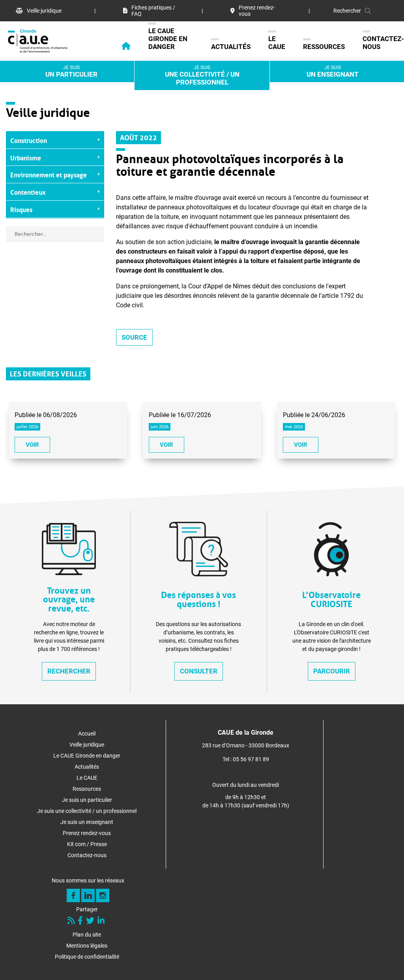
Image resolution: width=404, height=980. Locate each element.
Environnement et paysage (48, 174)
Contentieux (28, 191)
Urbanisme (25, 157)
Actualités (231, 47)
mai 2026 (294, 426)
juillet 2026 (27, 426)
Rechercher (68, 671)
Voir (32, 444)
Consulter (198, 671)
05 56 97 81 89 (251, 759)
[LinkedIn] (102, 921)
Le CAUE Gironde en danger (167, 39)
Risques (21, 209)
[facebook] (81, 921)
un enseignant (333, 71)
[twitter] (91, 921)
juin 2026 (159, 426)
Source (134, 337)
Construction (28, 140)
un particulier (71, 71)
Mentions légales (86, 945)
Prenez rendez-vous (257, 10)
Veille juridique (44, 11)
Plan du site (87, 934)
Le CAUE (276, 43)
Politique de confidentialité (87, 957)
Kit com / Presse (87, 844)
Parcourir (331, 671)
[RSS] (72, 921)
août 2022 (138, 136)
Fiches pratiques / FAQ (153, 10)
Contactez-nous (383, 43)
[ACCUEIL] (117, 48)
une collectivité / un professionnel (202, 75)
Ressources (324, 47)
